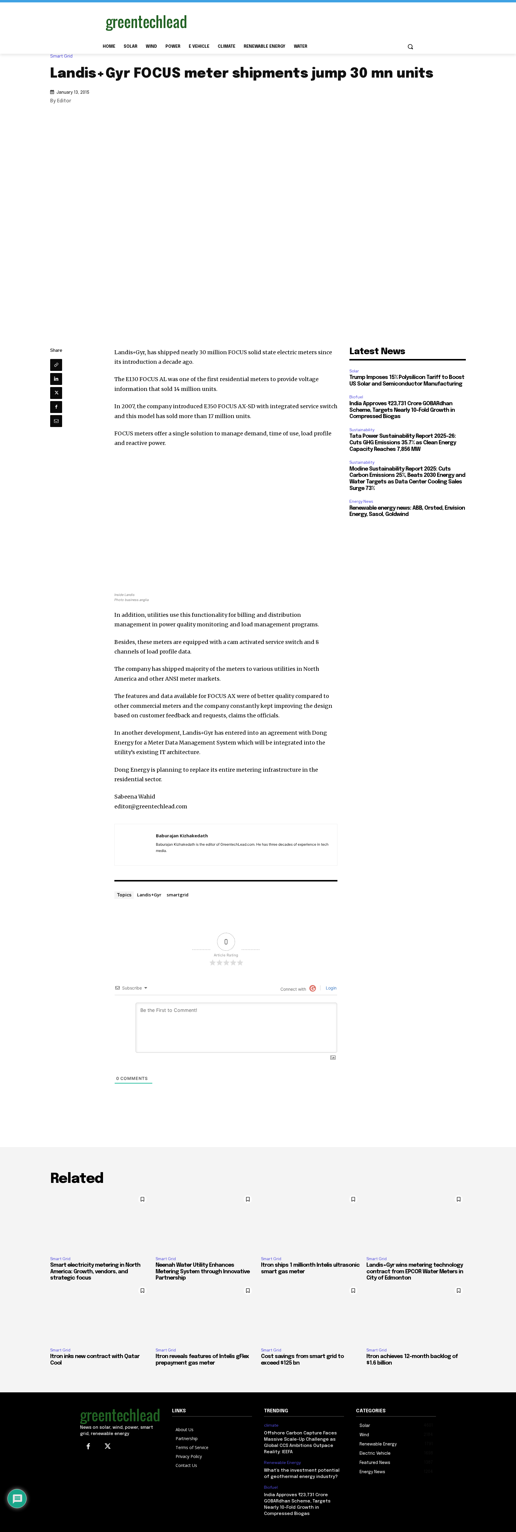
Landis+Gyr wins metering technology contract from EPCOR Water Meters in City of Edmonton (414, 1272)
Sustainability (361, 429)
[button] (410, 46)
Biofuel (356, 397)
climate (271, 1425)
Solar (354, 371)
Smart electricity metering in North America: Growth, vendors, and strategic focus (95, 1272)
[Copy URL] (56, 365)
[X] (56, 393)
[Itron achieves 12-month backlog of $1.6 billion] (416, 1313)
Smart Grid (61, 56)
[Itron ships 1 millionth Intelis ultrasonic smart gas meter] (310, 1222)
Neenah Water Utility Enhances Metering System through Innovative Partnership (203, 1272)
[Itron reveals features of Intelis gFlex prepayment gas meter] (205, 1313)
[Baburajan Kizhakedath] (135, 844)
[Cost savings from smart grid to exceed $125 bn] (310, 1313)
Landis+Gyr (149, 895)
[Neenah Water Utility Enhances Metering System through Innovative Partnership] (205, 1222)
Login (331, 987)
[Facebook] (56, 407)
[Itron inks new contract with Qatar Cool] (100, 1313)
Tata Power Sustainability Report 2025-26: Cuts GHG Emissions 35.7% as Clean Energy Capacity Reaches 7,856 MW (402, 443)
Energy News (361, 501)
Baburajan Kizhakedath (182, 836)
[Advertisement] (302, 21)
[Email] (56, 421)
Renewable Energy (282, 1462)
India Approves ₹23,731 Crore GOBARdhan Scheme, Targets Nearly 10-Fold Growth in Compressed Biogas (402, 410)
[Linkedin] (56, 379)
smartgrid (177, 895)
